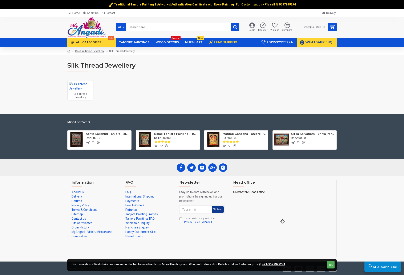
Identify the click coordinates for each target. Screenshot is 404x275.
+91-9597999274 (273, 264)
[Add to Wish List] (93, 142)
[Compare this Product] (98, 142)
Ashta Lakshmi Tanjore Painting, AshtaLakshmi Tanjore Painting (108, 133)
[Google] (212, 167)
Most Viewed (78, 122)
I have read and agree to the (199, 220)
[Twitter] (191, 167)
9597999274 (287, 4)
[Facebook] (181, 167)
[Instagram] (202, 167)
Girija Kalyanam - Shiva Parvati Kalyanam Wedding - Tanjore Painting (313, 133)
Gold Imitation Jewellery (89, 51)
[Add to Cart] (87, 142)
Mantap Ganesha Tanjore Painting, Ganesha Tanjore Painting (245, 133)
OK (331, 264)
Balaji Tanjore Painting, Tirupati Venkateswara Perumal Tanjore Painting (176, 133)
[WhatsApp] (223, 167)
